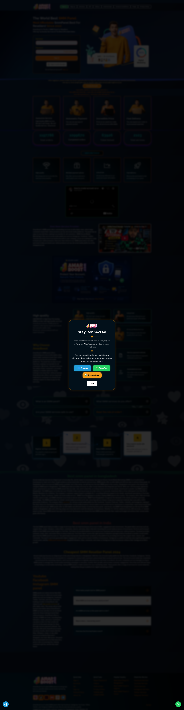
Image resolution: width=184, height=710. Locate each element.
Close (92, 383)
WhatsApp (103, 368)
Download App (93, 375)
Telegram (84, 368)
